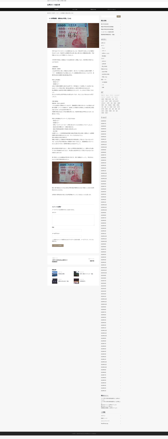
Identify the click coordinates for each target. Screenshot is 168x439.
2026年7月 (103, 123)
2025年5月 (103, 160)
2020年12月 (104, 299)
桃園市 (106, 108)
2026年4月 (103, 131)
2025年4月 (103, 162)
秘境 (113, 108)
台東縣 (110, 101)
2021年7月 (103, 280)
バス (103, 84)
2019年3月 (103, 354)
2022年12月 (104, 236)
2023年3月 (103, 228)
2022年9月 (103, 244)
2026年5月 (103, 128)
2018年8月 (103, 372)
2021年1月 (103, 296)
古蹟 (113, 99)
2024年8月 (103, 183)
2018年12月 (104, 361)
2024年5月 (103, 191)
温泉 (110, 108)
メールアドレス (55, 233)
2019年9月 (103, 338)
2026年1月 (103, 139)
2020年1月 (103, 327)
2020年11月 (104, 301)
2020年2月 (103, 325)
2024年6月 (103, 189)
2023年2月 (103, 231)
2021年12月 (104, 267)
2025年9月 (103, 149)
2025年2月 (103, 168)
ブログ (102, 58)
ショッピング (117, 95)
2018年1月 (103, 390)
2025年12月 (104, 141)
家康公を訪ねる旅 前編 (63, 281)
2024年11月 (104, 176)
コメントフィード (105, 420)
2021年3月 (103, 291)
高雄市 (106, 112)
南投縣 (103, 99)
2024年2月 (103, 199)
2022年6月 (103, 251)
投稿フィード (104, 418)
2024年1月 (103, 202)
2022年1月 (103, 265)
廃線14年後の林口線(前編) (107, 29)
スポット (104, 50)
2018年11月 (104, 364)
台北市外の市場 (105, 74)
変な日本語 (104, 66)
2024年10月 (104, 178)
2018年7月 (103, 375)
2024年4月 (103, 194)
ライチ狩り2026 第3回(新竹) (107, 398)
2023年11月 (104, 207)
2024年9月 (103, 181)
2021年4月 (103, 288)
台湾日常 (104, 63)
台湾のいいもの (105, 53)
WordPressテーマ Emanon (90, 433)
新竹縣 (103, 108)
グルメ (103, 48)
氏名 (53, 227)
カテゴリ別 (75, 9)
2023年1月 (103, 233)
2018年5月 (103, 380)
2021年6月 (103, 283)
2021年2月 (103, 293)
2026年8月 (103, 121)
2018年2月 (103, 388)
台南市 (106, 101)
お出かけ (104, 61)
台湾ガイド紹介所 (53, 5)
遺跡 (117, 110)
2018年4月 (103, 382)
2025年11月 (104, 144)
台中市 (116, 99)
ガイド (102, 45)
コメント (54, 212)
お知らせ (103, 42)
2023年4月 (103, 225)
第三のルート (104, 404)
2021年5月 (103, 286)
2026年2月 (103, 136)
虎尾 (114, 110)
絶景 (119, 108)
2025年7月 (103, 155)
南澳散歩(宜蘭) (61, 273)
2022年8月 (103, 246)
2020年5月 (103, 317)
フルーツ (116, 97)
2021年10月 (104, 272)
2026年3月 (103, 134)
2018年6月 (103, 377)
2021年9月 (103, 275)
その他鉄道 (104, 82)
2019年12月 (104, 330)
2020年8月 (103, 309)
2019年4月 (103, 351)
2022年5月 (103, 254)
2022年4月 (103, 257)
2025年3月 (103, 165)
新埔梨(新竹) (82, 281)
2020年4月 (103, 320)
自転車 (103, 110)
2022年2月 (103, 262)
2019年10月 (104, 335)
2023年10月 (104, 210)
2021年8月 (103, 278)
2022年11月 (104, 238)
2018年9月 (103, 369)
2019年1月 (103, 359)
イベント (111, 95)
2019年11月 (104, 333)
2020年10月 (104, 304)
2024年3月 (103, 196)
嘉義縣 (119, 103)
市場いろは (104, 76)
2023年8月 (103, 215)
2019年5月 (103, 348)
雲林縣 (103, 112)
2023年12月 (104, 204)
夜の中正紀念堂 (104, 24)
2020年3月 (103, 322)
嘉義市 (115, 103)
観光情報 (56, 9)
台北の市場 (104, 71)
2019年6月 (103, 346)
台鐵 (103, 87)
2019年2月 (103, 356)
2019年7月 (103, 343)
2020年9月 (103, 306)
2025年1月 (103, 170)
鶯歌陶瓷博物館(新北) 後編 (107, 34)
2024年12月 (104, 173)
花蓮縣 (106, 110)
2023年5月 (103, 223)
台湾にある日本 (115, 101)
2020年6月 (103, 314)
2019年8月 (103, 341)
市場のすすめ (93, 9)
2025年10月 (104, 147)
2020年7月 (103, 312)
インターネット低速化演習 (107, 31)
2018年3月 (103, 385)
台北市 (103, 101)
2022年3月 (103, 259)
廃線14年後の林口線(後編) (107, 26)
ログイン (103, 415)
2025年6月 (103, 157)
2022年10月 (104, 241)
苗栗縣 (110, 110)
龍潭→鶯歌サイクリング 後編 (86, 273)
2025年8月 (103, 152)
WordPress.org (104, 423)
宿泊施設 (104, 56)
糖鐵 (116, 108)
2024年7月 (103, 186)
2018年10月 (104, 367)
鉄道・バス (103, 79)
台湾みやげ (103, 103)
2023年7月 (103, 217)
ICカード (103, 95)
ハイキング (108, 97)
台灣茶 (108, 103)
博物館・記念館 (108, 99)
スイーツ (103, 97)
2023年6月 (103, 220)
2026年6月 (103, 126)
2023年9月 (103, 212)
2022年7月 (103, 249)
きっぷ (107, 95)
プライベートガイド (111, 9)
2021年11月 (104, 270)
